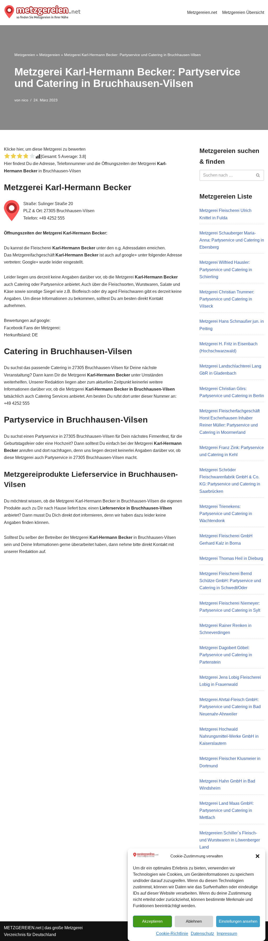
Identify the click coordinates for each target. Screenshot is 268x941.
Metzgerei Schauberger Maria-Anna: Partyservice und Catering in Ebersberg (231, 240)
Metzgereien (24, 55)
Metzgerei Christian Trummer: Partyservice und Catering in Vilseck (226, 299)
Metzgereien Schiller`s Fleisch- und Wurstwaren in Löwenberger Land (229, 840)
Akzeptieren (152, 921)
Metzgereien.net (202, 12)
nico (24, 100)
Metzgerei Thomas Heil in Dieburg (231, 558)
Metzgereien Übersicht (243, 12)
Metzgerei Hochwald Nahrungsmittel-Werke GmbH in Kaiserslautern (229, 736)
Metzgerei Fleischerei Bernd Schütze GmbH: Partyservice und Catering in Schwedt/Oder (230, 580)
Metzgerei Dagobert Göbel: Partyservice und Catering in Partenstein (225, 654)
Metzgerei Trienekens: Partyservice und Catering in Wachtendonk (225, 513)
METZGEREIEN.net (22, 928)
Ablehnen (194, 921)
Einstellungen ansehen (238, 921)
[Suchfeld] (258, 175)
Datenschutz (202, 933)
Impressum (227, 933)
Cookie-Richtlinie (172, 933)
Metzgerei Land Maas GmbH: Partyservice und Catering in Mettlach (226, 810)
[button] (257, 856)
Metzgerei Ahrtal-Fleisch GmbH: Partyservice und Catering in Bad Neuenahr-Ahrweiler (230, 706)
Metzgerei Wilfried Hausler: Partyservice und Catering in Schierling (225, 269)
